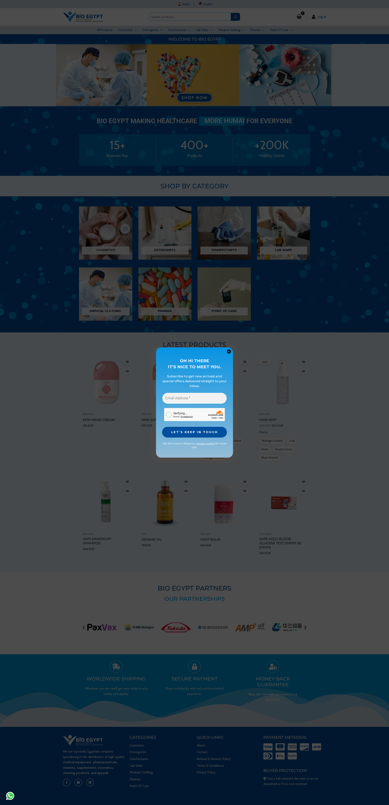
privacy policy (206, 443)
